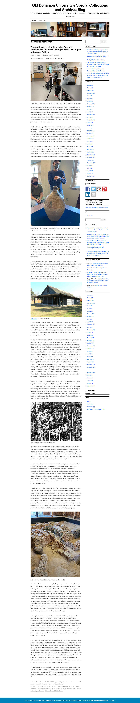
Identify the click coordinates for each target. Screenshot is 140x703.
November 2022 (91, 120)
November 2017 (91, 176)
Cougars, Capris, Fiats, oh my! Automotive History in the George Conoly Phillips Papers (98, 274)
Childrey (43, 686)
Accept (112, 700)
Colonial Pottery (51, 682)
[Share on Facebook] (87, 189)
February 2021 (90, 149)
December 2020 (91, 154)
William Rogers (49, 691)
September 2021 (91, 136)
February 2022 (90, 128)
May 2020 (89, 168)
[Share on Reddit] (98, 189)
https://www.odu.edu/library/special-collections (96, 207)
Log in (88, 401)
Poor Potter (76, 686)
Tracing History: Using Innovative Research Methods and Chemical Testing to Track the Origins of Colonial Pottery (56, 49)
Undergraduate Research (47, 684)
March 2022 (90, 125)
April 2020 (90, 171)
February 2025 (90, 104)
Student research (35, 684)
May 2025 (89, 98)
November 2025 (91, 93)
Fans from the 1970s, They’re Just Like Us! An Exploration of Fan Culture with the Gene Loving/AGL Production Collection (98, 58)
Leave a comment (54, 55)
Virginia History (58, 684)
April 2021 (90, 144)
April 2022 (90, 122)
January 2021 (90, 152)
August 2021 (90, 138)
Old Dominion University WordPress (96, 409)
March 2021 (90, 146)
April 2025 (90, 101)
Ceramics (37, 686)
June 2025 (89, 96)
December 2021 (91, 130)
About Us (42, 21)
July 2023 (89, 117)
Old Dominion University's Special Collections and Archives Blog (70, 7)
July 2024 (89, 109)
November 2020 (91, 157)
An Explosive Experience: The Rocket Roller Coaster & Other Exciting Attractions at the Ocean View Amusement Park (98, 75)
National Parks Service (66, 686)
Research (65, 682)
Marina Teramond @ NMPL (94, 272)
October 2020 (90, 160)
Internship (59, 682)
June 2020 (89, 165)
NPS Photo (34, 319)
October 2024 (90, 106)
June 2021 (89, 141)
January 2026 (90, 90)
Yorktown (60, 691)
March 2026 (90, 88)
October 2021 (90, 133)
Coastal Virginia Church (53, 686)
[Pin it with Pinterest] (104, 189)
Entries (90, 404)
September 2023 (91, 114)
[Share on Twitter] (93, 189)
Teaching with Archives (43, 688)
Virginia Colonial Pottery (58, 688)
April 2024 (90, 112)
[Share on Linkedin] (87, 194)
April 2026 (90, 85)
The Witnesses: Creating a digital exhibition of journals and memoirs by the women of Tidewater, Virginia (97, 51)
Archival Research (41, 682)
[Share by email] (93, 194)
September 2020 (91, 162)
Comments (91, 406)
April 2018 (90, 173)
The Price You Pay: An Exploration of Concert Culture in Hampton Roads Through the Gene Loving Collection (98, 64)
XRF (55, 691)
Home (34, 21)
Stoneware (33, 688)
